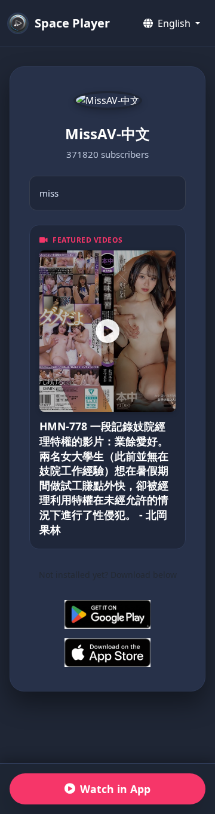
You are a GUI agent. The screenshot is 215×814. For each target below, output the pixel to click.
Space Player (72, 23)
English (174, 23)
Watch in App (115, 789)
